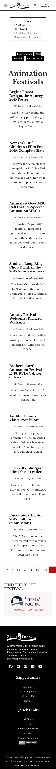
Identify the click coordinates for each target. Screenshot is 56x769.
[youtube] (40, 665)
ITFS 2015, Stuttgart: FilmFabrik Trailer (26, 470)
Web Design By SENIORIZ (28, 765)
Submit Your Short (28, 728)
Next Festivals (34, 58)
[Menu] (5, 5)
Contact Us (28, 696)
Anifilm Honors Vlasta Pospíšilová (24, 418)
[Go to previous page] (12, 570)
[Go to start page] (7, 570)
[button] (35, 5)
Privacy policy (28, 691)
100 (45, 569)
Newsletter (45, 6)
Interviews (28, 733)
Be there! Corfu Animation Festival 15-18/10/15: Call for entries (25, 371)
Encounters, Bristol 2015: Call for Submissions (26, 519)
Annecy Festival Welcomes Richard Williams (25, 318)
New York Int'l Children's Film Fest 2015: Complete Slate (26, 147)
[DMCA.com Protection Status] (28, 743)
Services (28, 701)
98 (31, 569)
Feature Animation (28, 738)
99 (37, 569)
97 (25, 569)
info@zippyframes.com (20, 658)
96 (18, 569)
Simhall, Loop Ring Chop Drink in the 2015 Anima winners (26, 267)
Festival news (24, 54)
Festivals (28, 724)
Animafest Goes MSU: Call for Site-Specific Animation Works (28, 207)
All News (28, 719)
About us (28, 687)
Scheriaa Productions (37, 761)
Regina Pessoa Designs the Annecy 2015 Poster (26, 95)
